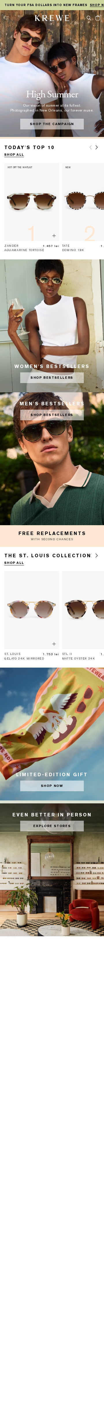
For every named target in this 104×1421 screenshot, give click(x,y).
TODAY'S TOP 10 (29, 147)
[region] (52, 5)
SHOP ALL (14, 155)
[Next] (96, 147)
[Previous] (90, 147)
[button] (89, 17)
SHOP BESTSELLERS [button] (52, 378)
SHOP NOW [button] (52, 786)
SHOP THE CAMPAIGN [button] (52, 124)
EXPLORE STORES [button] (52, 826)
